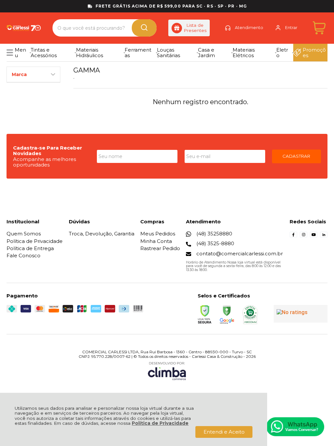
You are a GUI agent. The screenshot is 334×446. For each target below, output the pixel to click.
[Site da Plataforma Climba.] (167, 370)
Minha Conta (156, 241)
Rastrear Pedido (160, 248)
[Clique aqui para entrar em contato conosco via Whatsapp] (295, 426)
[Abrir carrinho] (319, 28)
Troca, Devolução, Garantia (101, 234)
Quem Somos (24, 234)
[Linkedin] (323, 236)
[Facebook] (293, 236)
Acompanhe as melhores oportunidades (44, 162)
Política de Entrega (30, 248)
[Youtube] (313, 236)
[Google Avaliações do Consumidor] (300, 314)
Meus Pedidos (157, 234)
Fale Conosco (23, 255)
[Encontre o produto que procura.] (144, 28)
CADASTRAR (296, 156)
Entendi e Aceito (224, 432)
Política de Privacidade (160, 423)
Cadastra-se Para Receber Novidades (47, 150)
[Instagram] (303, 236)
